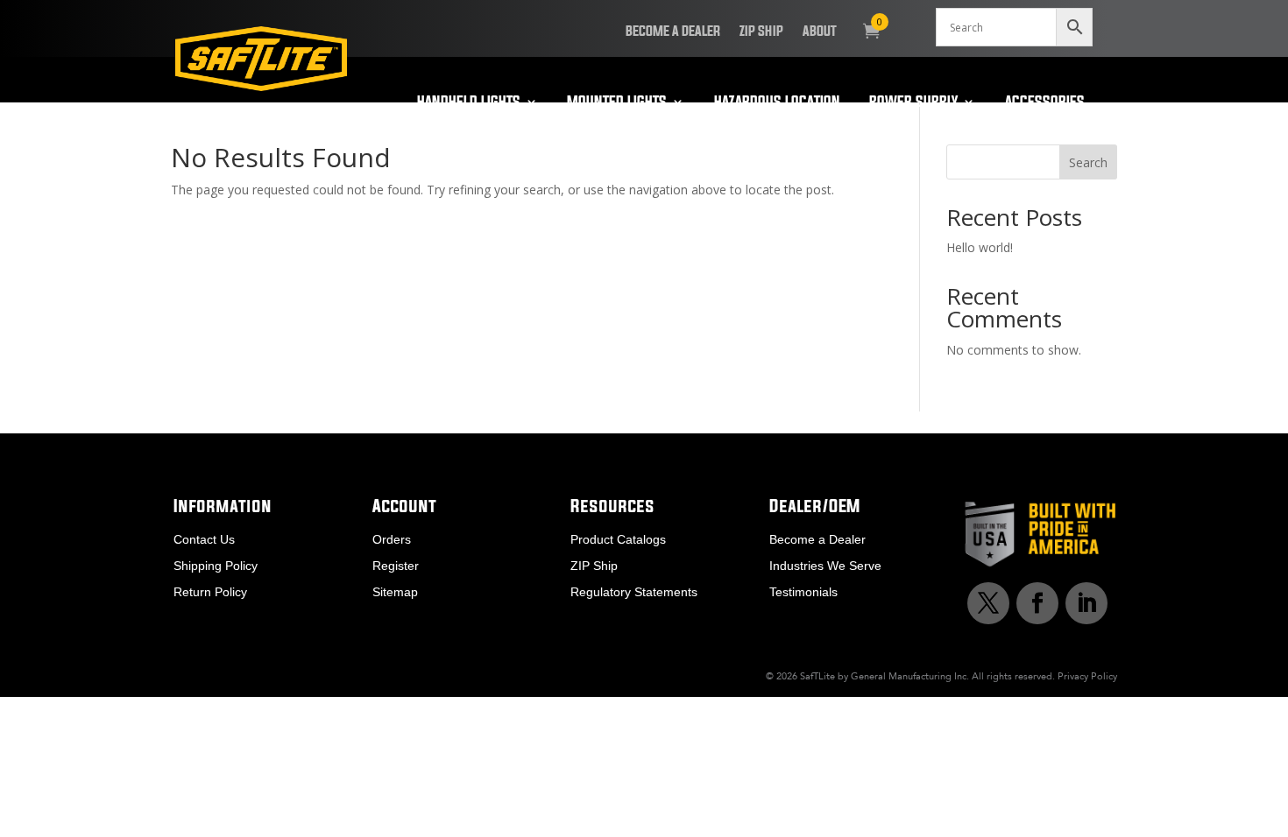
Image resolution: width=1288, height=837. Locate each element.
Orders (391, 539)
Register (395, 566)
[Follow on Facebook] (1037, 603)
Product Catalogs (618, 539)
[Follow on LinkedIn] (1086, 603)
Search (1088, 162)
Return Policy (210, 592)
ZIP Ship (761, 32)
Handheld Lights (468, 102)
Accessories (1045, 102)
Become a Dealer (673, 32)
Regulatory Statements (633, 592)
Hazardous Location (777, 102)
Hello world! (979, 247)
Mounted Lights (617, 102)
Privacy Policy (1087, 676)
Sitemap (395, 592)
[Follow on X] (988, 603)
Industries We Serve (825, 566)
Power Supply (913, 102)
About (820, 32)
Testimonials (803, 592)
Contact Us (204, 539)
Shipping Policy (215, 566)
